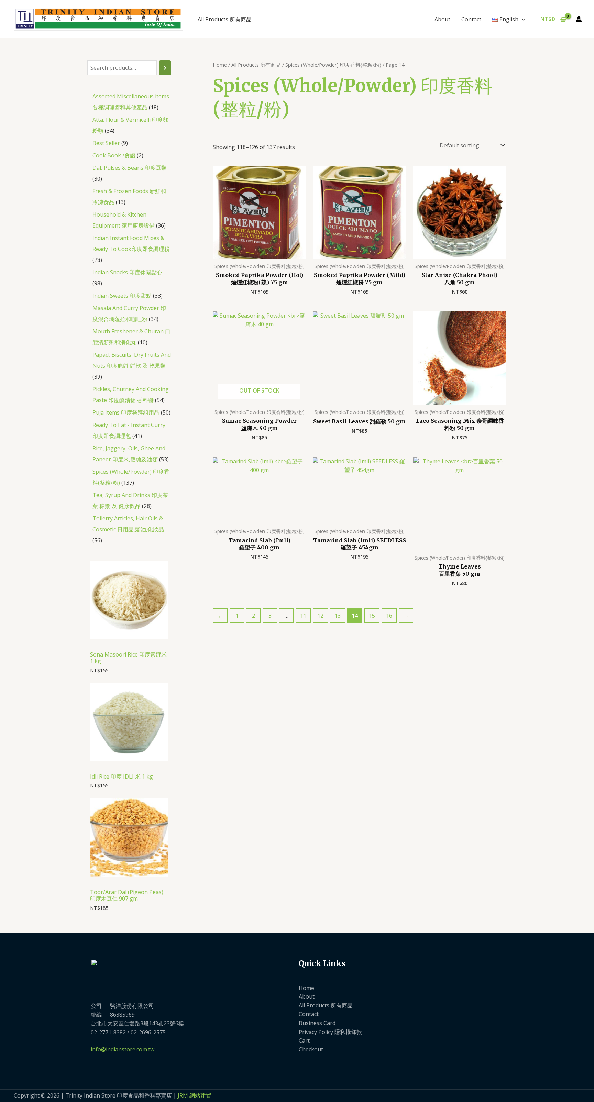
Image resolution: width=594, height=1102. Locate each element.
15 (372, 615)
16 (389, 615)
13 (337, 615)
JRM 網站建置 (194, 1095)
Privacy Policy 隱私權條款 (330, 1032)
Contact (471, 19)
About (442, 19)
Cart (304, 1040)
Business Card (317, 1023)
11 (303, 615)
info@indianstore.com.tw (122, 1049)
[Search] (165, 67)
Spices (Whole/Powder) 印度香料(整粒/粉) (333, 64)
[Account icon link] (579, 19)
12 (320, 615)
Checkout (311, 1049)
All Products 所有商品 (225, 19)
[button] (521, 19)
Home (220, 64)
